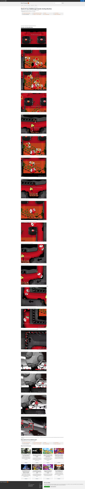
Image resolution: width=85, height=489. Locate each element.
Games (40, 487)
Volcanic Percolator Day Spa (26, 442)
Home (40, 484)
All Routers (40, 486)
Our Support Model (30, 485)
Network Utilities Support (31, 484)
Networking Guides (30, 486)
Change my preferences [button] (53, 486)
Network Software (41, 485)
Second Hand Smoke (46, 14)
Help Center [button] (32, 5)
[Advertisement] (42, 20)
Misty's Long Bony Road (57, 14)
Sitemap (40, 483)
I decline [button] (48, 486)
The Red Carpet (56, 442)
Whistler (45, 442)
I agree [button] (45, 486)
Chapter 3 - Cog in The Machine (37, 14)
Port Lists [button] (25, 5)
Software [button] (29, 5)
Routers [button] (22, 5)
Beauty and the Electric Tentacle (38, 442)
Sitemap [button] (36, 5)
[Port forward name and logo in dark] (25, 3)
